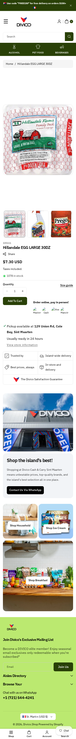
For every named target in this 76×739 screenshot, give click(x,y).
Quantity (8, 284)
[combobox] (38, 36)
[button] (6, 21)
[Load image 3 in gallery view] (61, 224)
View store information (22, 345)
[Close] (70, 5)
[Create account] (59, 21)
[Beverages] (62, 47)
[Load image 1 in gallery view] (14, 224)
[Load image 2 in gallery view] (38, 224)
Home (9, 64)
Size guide (66, 285)
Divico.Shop (30, 724)
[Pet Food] (38, 47)
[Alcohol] (14, 47)
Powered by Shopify (51, 724)
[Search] (69, 36)
